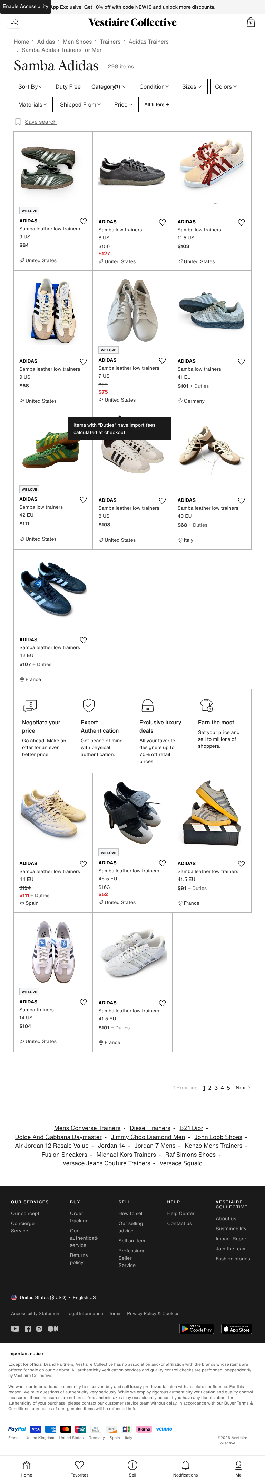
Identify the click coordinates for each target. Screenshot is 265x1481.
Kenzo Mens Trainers (213, 1145)
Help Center (180, 1213)
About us (226, 1218)
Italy (128, 1438)
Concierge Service (23, 1227)
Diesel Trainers (150, 1128)
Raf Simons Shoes (190, 1154)
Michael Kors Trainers (126, 1154)
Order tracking (79, 1217)
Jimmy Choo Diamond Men (148, 1137)
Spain (115, 1438)
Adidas (46, 41)
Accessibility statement (36, 1313)
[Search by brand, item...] (14, 22)
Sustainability (231, 1228)
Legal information (84, 1313)
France (14, 1438)
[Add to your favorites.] (83, 221)
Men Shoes (77, 41)
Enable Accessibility (25, 6)
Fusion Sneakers (64, 1154)
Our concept (25, 1213)
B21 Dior (191, 1128)
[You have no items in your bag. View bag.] (251, 22)
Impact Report (232, 1238)
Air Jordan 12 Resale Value (52, 1145)
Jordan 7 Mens (154, 1145)
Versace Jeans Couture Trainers (106, 1163)
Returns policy (79, 1259)
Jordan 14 (111, 1145)
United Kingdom (40, 1438)
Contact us (179, 1223)
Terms (115, 1313)
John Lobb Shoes (218, 1137)
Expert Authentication (100, 726)
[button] (251, 22)
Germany (96, 1438)
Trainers (110, 41)
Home (21, 41)
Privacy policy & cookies (153, 1313)
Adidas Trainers (149, 41)
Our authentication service (86, 1238)
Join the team (231, 1248)
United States (71, 1438)
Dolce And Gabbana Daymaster (58, 1137)
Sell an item (132, 1240)
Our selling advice (131, 1227)
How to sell (131, 1213)
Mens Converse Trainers (87, 1128)
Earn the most (216, 722)
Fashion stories (233, 1258)
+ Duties (199, 385)
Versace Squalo (180, 1163)
